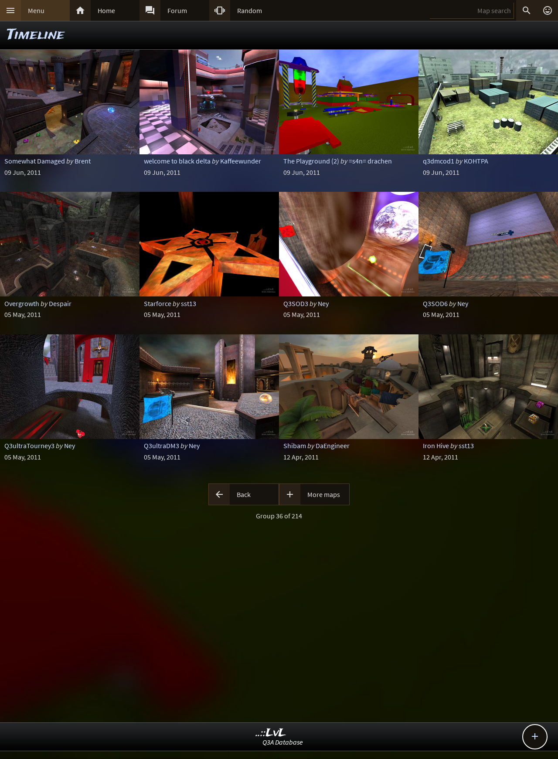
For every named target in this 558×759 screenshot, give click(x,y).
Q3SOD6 (435, 303)
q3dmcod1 (438, 161)
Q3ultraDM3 (161, 445)
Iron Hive (436, 445)
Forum (177, 10)
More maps (323, 494)
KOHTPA (476, 161)
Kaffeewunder (240, 161)
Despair (60, 303)
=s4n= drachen (370, 161)
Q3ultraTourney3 (29, 445)
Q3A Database (282, 742)
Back (244, 494)
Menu (36, 10)
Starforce (157, 303)
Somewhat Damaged (34, 161)
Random (249, 10)
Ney (323, 303)
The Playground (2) (311, 161)
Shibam (294, 445)
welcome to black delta (177, 161)
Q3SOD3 (295, 303)
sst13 (188, 303)
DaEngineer (333, 445)
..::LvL (271, 733)
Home (106, 10)
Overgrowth (21, 303)
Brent (83, 161)
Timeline (36, 35)
